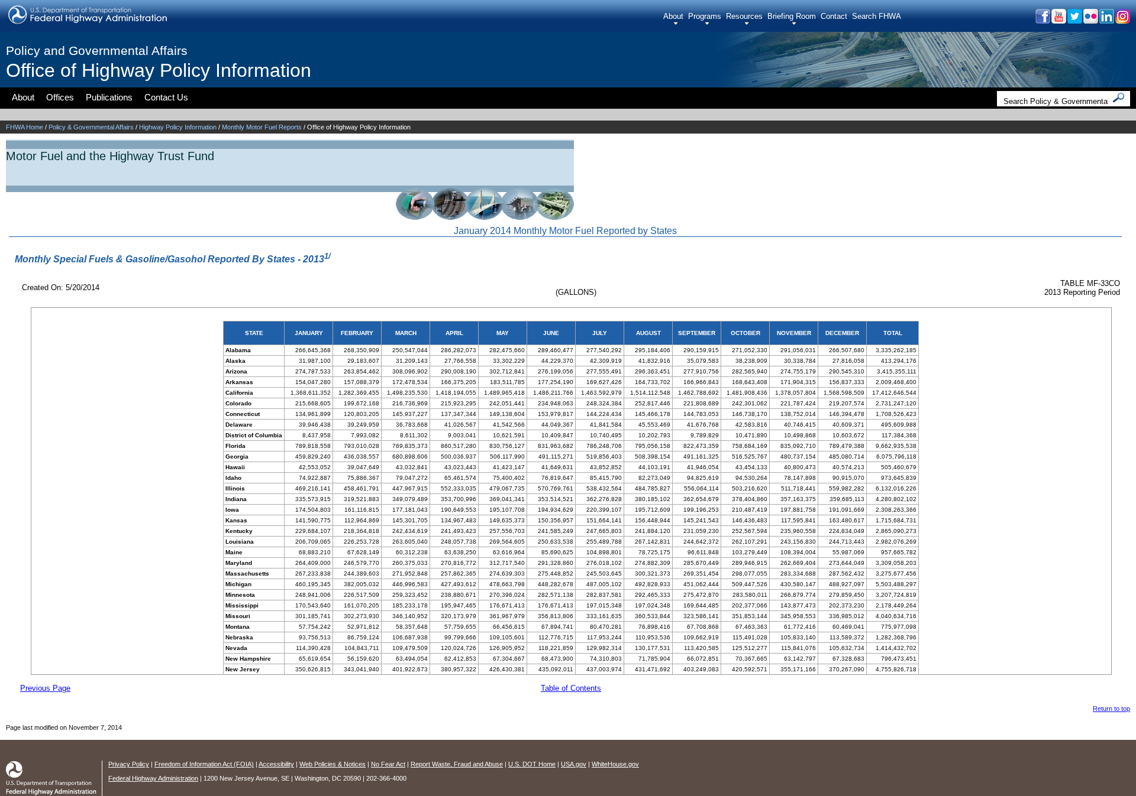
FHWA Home (24, 127)
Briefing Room (791, 16)
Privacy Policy (128, 764)
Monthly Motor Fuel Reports (262, 127)
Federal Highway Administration (153, 778)
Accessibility (276, 764)
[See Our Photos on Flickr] (1090, 20)
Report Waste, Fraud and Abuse (457, 764)
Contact (834, 16)
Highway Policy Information (178, 127)
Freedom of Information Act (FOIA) (204, 764)
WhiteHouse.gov (615, 764)
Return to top (1111, 708)
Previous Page (45, 688)
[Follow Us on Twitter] (1074, 20)
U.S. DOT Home (532, 764)
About (673, 16)
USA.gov (573, 764)
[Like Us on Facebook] (1042, 20)
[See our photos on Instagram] (1122, 20)
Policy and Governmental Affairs (97, 50)
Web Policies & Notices (332, 764)
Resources (744, 16)
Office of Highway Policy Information (158, 70)
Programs (704, 16)
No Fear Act (388, 764)
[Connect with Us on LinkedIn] (1106, 20)
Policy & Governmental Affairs (91, 127)
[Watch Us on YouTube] (1058, 20)
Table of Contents (571, 688)
